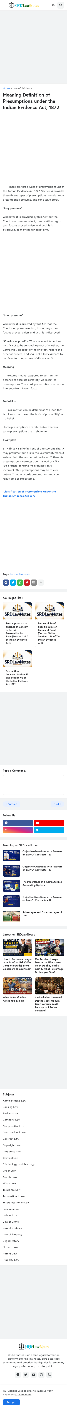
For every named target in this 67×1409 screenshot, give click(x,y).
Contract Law (11, 1138)
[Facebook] (6, 583)
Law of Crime (11, 1221)
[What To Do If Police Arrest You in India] (17, 985)
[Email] (34, 583)
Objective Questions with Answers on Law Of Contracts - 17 (42, 898)
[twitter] (49, 830)
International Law (14, 1196)
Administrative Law (14, 1100)
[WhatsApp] (20, 583)
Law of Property (12, 1234)
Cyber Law (9, 1170)
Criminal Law (10, 1158)
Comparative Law (13, 1126)
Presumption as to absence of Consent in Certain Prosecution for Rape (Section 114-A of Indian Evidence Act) (17, 633)
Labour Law (10, 1215)
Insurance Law (11, 1189)
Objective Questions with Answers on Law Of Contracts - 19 (42, 853)
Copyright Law (12, 1145)
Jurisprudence (11, 1209)
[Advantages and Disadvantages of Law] (11, 916)
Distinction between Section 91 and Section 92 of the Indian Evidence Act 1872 (17, 678)
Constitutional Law (14, 1132)
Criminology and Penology (19, 1164)
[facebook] (18, 823)
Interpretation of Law (16, 1202)
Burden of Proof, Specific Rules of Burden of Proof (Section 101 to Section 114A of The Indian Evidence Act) (49, 633)
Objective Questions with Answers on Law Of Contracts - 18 (42, 868)
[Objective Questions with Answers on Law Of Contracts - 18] (11, 871)
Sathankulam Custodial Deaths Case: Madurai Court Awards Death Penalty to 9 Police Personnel (48, 1004)
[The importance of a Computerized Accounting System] (11, 886)
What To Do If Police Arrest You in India (14, 999)
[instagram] (18, 830)
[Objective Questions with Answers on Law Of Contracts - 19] (11, 855)
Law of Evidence (22, 88)
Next (56, 804)
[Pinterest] (27, 583)
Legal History (11, 1240)
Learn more (24, 1394)
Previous (12, 804)
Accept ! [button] (11, 1402)
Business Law (10, 1113)
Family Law (10, 1177)
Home (6, 88)
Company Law (11, 1119)
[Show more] (41, 583)
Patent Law (10, 1253)
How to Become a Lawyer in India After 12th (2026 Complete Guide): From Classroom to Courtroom (17, 964)
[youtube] (49, 823)
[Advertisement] (33, 47)
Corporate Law (12, 1151)
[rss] (49, 1375)
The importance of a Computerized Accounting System (42, 883)
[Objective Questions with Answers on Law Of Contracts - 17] (11, 901)
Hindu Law (9, 1183)
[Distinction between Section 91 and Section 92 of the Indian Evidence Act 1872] (17, 658)
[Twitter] (13, 583)
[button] (4, 5)
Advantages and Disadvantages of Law (42, 914)
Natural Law (10, 1247)
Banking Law (10, 1107)
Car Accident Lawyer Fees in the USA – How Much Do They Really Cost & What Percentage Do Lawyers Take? (49, 966)
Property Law (11, 1259)
